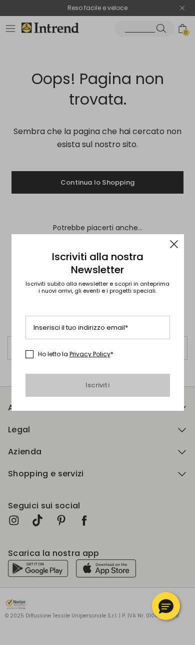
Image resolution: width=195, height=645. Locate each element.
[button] (166, 606)
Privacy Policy (90, 354)
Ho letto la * (76, 354)
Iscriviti (98, 385)
